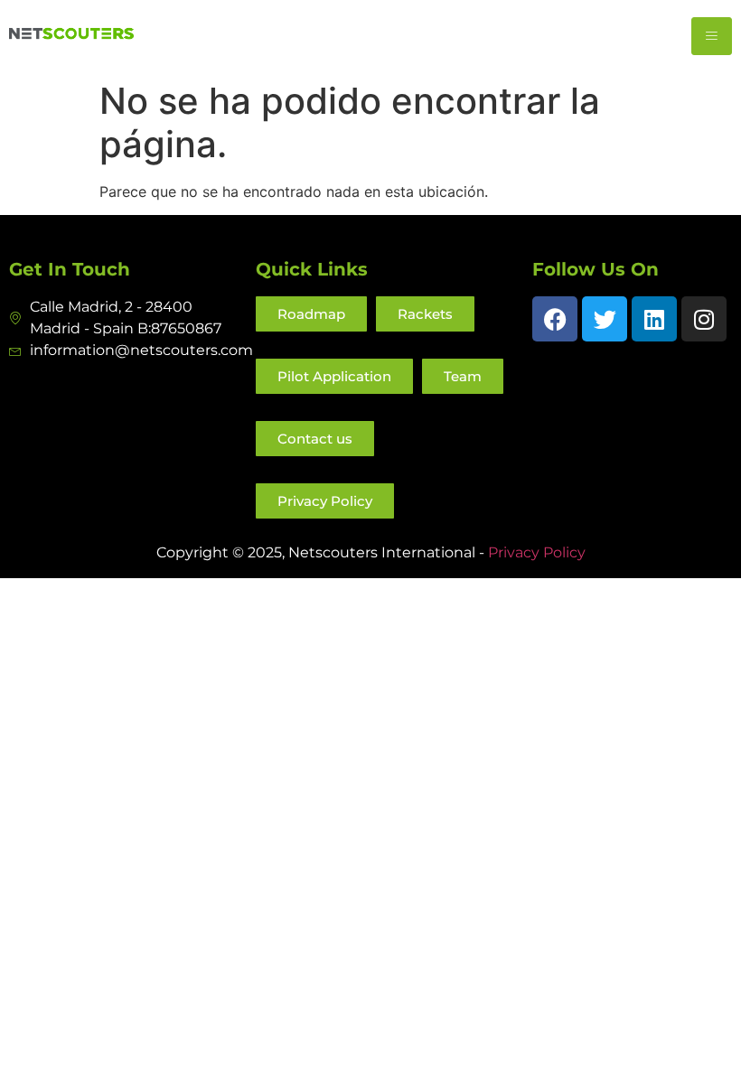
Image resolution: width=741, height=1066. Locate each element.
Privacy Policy (537, 552)
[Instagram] (704, 318)
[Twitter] (604, 318)
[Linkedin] (654, 318)
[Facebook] (554, 318)
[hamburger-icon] (711, 36)
